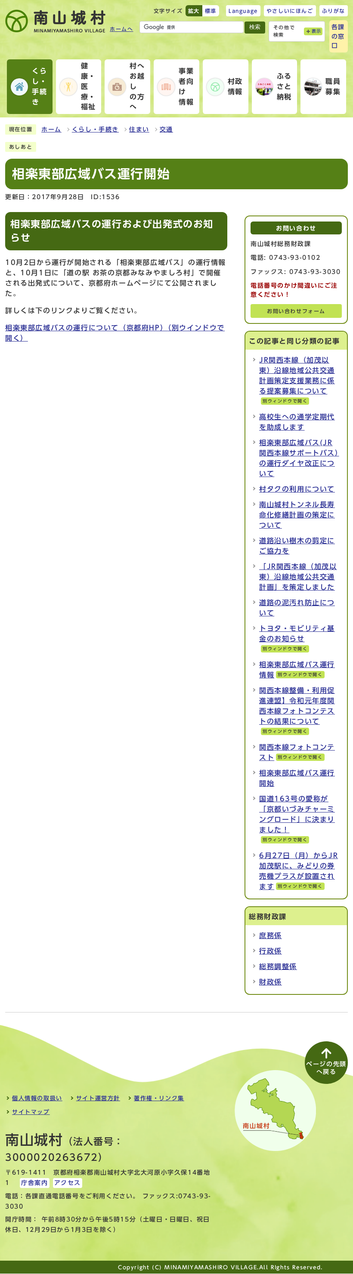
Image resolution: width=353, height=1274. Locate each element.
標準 (211, 10)
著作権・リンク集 (159, 1098)
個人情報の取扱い (37, 1098)
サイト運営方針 (98, 1098)
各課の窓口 (338, 36)
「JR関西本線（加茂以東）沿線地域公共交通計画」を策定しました (298, 577)
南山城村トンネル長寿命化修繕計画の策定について (297, 515)
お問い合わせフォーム (296, 311)
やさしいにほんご (289, 10)
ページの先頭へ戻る (326, 1068)
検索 (254, 27)
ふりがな (333, 10)
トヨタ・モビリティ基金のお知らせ (297, 638)
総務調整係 (278, 966)
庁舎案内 (34, 1183)
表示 (317, 31)
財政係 (270, 982)
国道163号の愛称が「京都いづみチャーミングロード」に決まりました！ (297, 818)
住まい (139, 129)
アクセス (67, 1183)
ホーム (51, 129)
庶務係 (270, 935)
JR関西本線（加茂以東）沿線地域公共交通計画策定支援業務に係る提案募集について (297, 380)
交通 (166, 129)
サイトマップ (31, 1112)
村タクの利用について (297, 489)
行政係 (270, 951)
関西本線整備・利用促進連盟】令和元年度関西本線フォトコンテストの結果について (297, 710)
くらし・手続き (95, 129)
